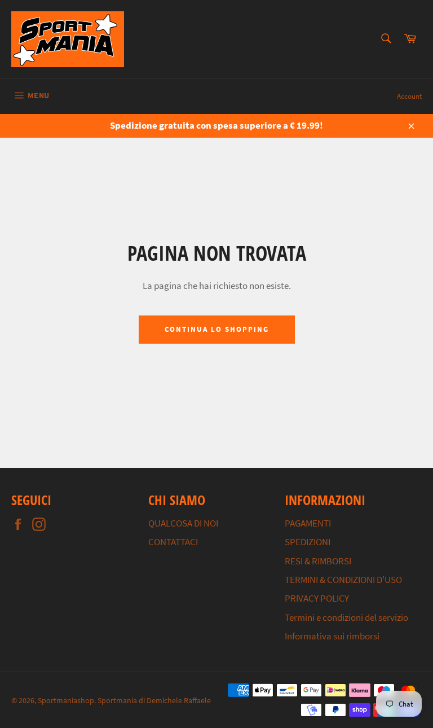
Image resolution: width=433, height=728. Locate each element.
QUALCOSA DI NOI (183, 523)
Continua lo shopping (217, 329)
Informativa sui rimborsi (332, 636)
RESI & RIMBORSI (318, 561)
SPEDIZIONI (307, 542)
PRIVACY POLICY (317, 598)
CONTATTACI (173, 542)
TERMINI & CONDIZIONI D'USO (343, 579)
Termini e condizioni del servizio (346, 617)
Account (409, 96)
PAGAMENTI (308, 523)
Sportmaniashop (66, 700)
